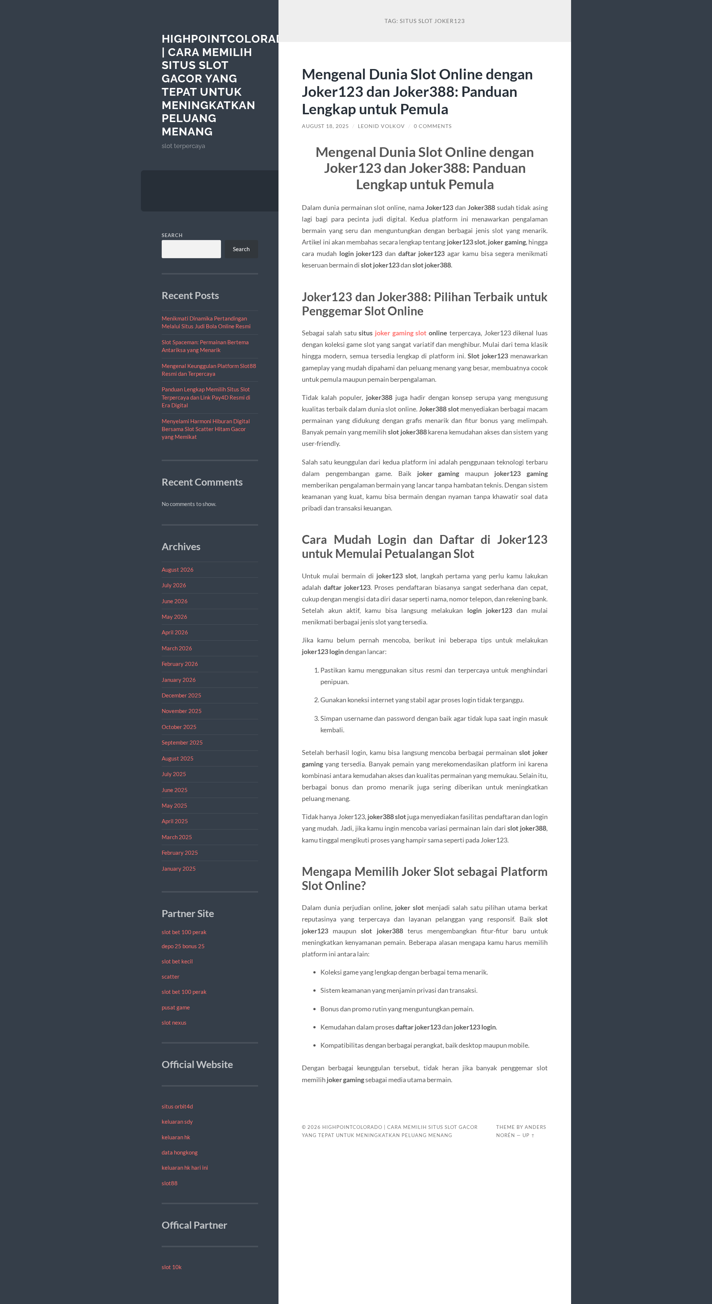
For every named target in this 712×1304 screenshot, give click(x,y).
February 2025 (180, 852)
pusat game (176, 1007)
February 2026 (180, 663)
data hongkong (180, 1152)
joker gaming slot (400, 333)
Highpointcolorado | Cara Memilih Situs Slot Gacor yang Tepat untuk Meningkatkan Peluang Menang (227, 85)
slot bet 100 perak (184, 932)
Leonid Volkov (381, 126)
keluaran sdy (177, 1121)
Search (172, 235)
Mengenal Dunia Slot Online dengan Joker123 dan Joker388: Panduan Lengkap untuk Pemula (417, 91)
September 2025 (182, 742)
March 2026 (177, 648)
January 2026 (179, 679)
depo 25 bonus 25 (183, 946)
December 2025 (181, 695)
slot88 (170, 1183)
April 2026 (175, 632)
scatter (170, 976)
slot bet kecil (177, 961)
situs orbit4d (177, 1106)
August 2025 (178, 758)
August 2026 (178, 569)
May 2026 (174, 616)
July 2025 (174, 774)
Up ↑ (529, 1135)
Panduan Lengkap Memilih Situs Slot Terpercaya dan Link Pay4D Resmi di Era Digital (206, 397)
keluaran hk (176, 1137)
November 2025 (182, 710)
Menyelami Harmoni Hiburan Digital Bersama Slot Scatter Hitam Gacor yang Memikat (206, 429)
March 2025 (177, 837)
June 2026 (175, 601)
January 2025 (179, 868)
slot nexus (174, 1022)
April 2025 (175, 821)
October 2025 (179, 726)
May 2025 (174, 805)
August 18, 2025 (325, 126)
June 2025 (175, 789)
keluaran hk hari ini (185, 1167)
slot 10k (172, 1267)
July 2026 (174, 585)
